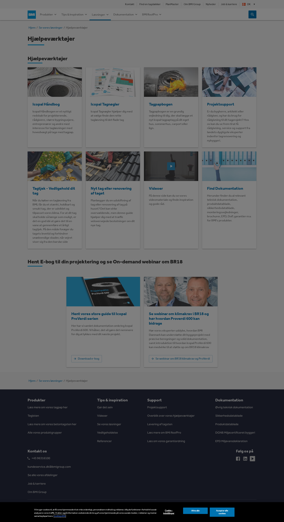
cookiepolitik (60, 516)
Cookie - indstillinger (168, 511)
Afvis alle (195, 510)
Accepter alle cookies (222, 512)
